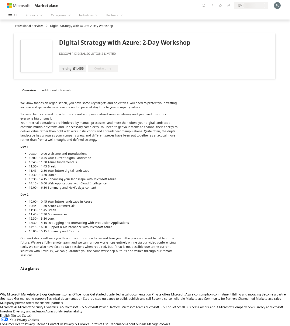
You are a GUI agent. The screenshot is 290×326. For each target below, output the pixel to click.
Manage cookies (158, 324)
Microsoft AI (8, 307)
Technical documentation (133, 294)
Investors (6, 311)
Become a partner (274, 294)
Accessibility (54, 311)
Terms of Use (99, 324)
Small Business (187, 307)
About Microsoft (221, 307)
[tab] (30, 90)
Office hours (80, 294)
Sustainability (72, 311)
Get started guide (102, 294)
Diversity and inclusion (29, 311)
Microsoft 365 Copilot (161, 307)
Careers (203, 307)
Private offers (161, 294)
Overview (29, 90)
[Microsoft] (18, 5)
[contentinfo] (47, 26)
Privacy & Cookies (76, 324)
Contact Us (55, 324)
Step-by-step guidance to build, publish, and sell (117, 298)
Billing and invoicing (246, 294)
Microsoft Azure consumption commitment (201, 294)
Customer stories (60, 294)
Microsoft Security (30, 307)
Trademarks (117, 324)
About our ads (136, 324)
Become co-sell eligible (168, 298)
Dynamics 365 (54, 307)
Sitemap (41, 324)
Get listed (6, 298)
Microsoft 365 (74, 307)
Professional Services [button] (29, 26)
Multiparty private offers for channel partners (31, 303)
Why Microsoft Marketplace (19, 294)
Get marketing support (30, 298)
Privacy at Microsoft (269, 307)
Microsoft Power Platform (103, 307)
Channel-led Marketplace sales (259, 298)
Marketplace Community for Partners (211, 298)
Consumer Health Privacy (17, 324)
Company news (244, 307)
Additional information (58, 90)
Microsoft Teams (133, 307)
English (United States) (16, 315)
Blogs (43, 294)
